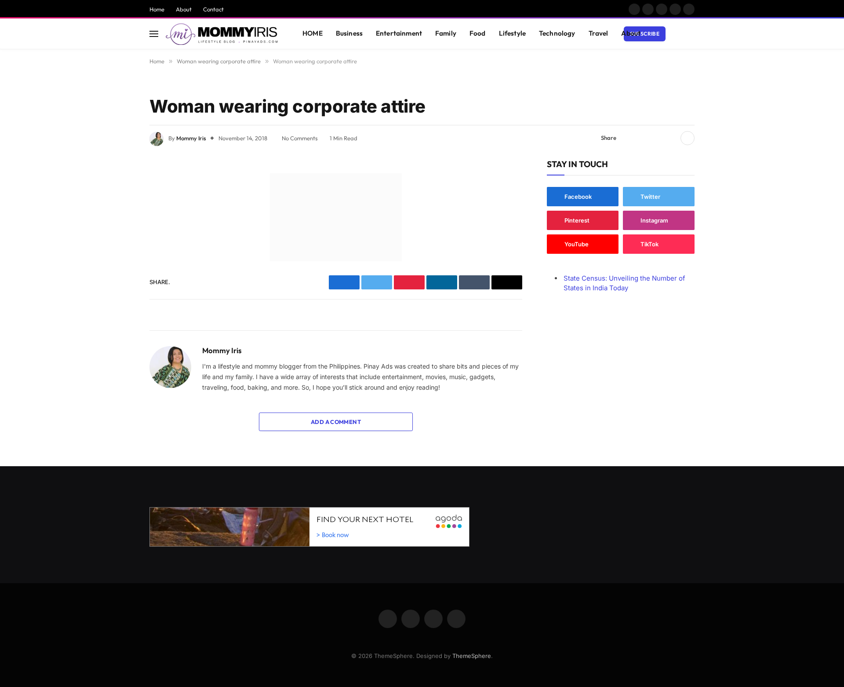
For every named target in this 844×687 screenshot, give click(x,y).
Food (477, 33)
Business (349, 33)
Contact (213, 9)
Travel (598, 33)
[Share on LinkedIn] (670, 138)
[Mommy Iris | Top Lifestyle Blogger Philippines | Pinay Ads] (222, 33)
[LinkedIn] (118, 247)
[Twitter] (118, 225)
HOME (312, 33)
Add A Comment (336, 421)
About (184, 9)
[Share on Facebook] (628, 138)
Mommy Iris (191, 138)
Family (445, 33)
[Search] (691, 34)
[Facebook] (118, 202)
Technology (557, 33)
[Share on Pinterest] (656, 138)
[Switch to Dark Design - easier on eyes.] (677, 33)
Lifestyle (512, 33)
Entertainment (399, 33)
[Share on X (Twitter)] (642, 138)
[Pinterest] (118, 269)
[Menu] (153, 34)
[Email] (118, 292)
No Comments (300, 138)
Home (156, 9)
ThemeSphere (471, 655)
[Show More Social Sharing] (687, 138)
